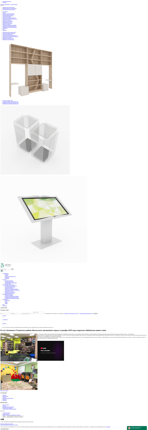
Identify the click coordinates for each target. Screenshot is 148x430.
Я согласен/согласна (4, 428)
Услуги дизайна (6, 404)
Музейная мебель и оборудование (9, 8)
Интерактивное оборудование (9, 9)
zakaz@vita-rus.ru (6, 413)
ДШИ (6, 303)
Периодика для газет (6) (7, 37)
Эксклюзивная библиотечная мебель (10, 18)
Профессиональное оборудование (9, 26)
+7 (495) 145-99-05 (13, 4)
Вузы (6, 301)
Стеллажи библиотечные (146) (9, 33)
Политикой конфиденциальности (86, 313)
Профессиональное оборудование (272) (10, 102)
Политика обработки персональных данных (9, 424)
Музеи (6, 302)
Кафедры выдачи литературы (8, 14)
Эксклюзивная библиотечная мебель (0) (10, 36)
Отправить (95, 313)
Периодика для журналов (8, 20)
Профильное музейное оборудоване (10, 27)
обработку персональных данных (71, 313)
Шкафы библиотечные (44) (8, 38)
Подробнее (108, 426)
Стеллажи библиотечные (8, 15)
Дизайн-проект (8, 283)
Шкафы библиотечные (7, 22)
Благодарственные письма (10, 276)
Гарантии (5, 2)
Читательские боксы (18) (8, 34)
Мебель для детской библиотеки (9, 17)
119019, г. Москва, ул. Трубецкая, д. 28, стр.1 (11, 414)
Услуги (4, 12)
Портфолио (5, 28)
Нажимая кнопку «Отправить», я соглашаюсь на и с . (69, 313)
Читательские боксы (7, 16)
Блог (4, 29)
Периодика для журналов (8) (8, 39)
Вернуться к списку (4, 390)
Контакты (5, 30)
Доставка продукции (7, 1)
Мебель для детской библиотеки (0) (10, 35)
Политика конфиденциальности (6, 423)
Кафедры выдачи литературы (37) (9, 32)
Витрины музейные (7, 24)
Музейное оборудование (7, 23)
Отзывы (6, 275)
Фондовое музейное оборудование (9, 25)
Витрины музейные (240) (8, 100)
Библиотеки (7, 300)
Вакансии (7, 277)
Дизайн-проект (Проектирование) (9, 408)
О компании (5, 11)
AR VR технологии (9, 280)
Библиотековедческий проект (11, 282)
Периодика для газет (7, 19)
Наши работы (5, 396)
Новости (6, 274)
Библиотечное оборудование (8, 7)
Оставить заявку (4, 307)
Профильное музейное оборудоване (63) (11, 103)
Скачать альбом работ (5, 4)
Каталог (4, 405)
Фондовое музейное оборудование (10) (10, 101)
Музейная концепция (9, 281)
